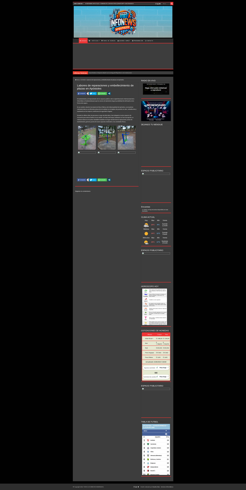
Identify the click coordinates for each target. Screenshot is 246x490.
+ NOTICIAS (94, 40)
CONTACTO (150, 40)
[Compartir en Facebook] (81, 93)
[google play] (160, 4)
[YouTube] (158, 4)
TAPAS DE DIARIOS (109, 40)
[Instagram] (156, 4)
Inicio (78, 80)
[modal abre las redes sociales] (109, 93)
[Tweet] (93, 93)
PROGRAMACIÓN (138, 40)
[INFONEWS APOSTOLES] (123, 21)
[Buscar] (171, 3)
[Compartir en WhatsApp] (102, 93)
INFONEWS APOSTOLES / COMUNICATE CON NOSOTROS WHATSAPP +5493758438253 (110, 3)
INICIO (76, 40)
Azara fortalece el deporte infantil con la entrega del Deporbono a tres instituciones (110, 72)
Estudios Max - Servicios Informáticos (163, 487)
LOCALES (84, 40)
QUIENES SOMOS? (124, 40)
